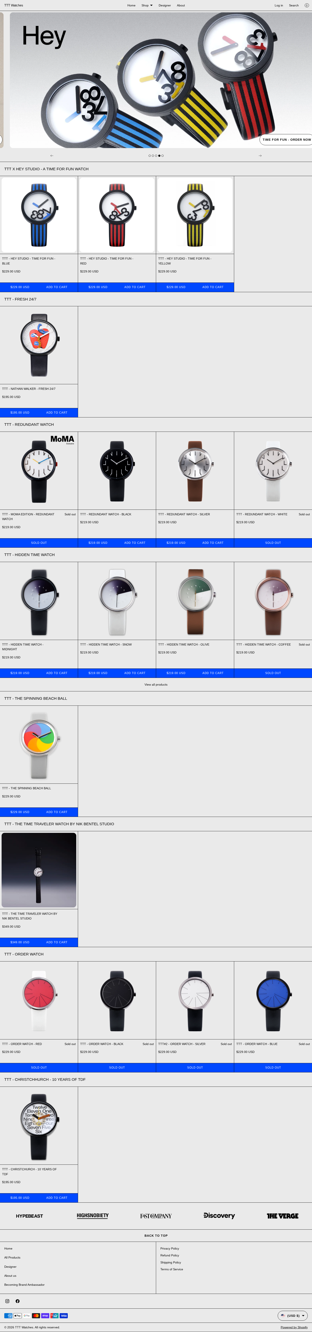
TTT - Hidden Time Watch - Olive (183, 644)
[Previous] (52, 155)
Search (294, 5)
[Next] (260, 155)
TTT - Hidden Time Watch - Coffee (263, 644)
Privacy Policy (169, 1248)
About (181, 5)
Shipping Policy (170, 1262)
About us (10, 1275)
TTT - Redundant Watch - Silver (184, 514)
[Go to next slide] (150, 156)
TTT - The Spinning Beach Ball (26, 788)
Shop (145, 5)
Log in (279, 5)
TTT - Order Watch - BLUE (256, 1044)
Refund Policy (169, 1255)
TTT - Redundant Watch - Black (105, 514)
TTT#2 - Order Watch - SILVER (181, 1044)
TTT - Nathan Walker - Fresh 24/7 (29, 388)
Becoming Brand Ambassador (24, 1284)
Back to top (156, 1235)
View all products (156, 684)
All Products (12, 1257)
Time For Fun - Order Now (280, 139)
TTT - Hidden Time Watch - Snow (106, 644)
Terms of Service (171, 1269)
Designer (165, 5)
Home (131, 5)
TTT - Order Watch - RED (22, 1044)
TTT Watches (24, 1327)
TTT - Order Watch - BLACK (101, 1044)
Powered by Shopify (294, 1327)
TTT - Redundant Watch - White (261, 514)
